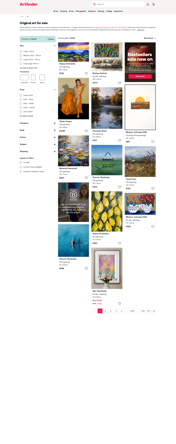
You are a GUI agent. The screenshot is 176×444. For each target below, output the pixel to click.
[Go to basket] (153, 4)
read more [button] (140, 30)
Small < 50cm (28, 51)
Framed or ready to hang (33, 172)
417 (148, 349)
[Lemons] (106, 218)
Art (28, 16)
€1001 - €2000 (29, 108)
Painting (63, 11)
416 (143, 349)
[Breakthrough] (106, 63)
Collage (109, 11)
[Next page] (153, 348)
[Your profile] (147, 4)
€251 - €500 (28, 99)
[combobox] (150, 38)
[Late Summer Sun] (140, 114)
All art (55, 11)
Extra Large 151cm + (31, 64)
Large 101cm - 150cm (31, 60)
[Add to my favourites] (86, 73)
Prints (71, 11)
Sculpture (92, 11)
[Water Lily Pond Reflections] (73, 157)
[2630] (106, 277)
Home (22, 16)
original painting (99, 27)
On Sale (26, 162)
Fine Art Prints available (32, 167)
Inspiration (118, 11)
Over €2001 (28, 112)
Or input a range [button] (26, 116)
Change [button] (51, 39)
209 (132, 349)
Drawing (101, 11)
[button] (150, 38)
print (107, 27)
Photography (81, 11)
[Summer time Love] (140, 211)
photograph (122, 27)
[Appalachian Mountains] (73, 58)
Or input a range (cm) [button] (28, 68)
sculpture (113, 27)
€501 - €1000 (28, 104)
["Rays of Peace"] (106, 115)
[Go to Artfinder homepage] (29, 4)
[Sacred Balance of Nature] (73, 271)
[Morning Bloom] (140, 168)
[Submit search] (94, 4)
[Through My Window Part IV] (106, 167)
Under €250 (28, 95)
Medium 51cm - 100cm (32, 55)
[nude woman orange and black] (73, 105)
